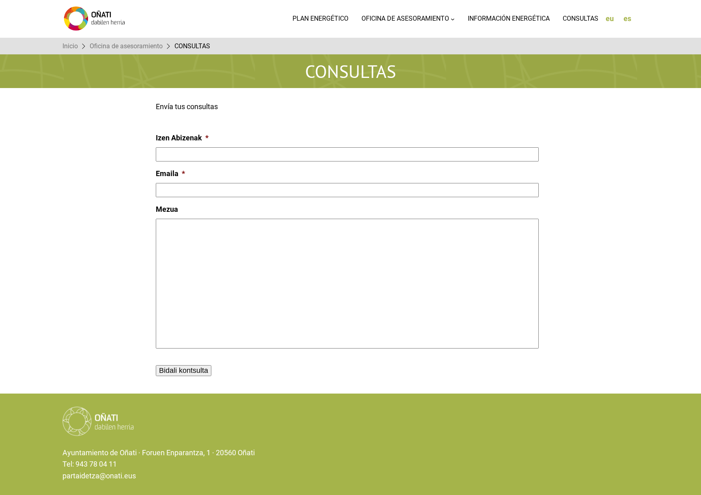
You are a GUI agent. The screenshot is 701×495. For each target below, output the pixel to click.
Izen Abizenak (182, 137)
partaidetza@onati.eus (99, 475)
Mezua (167, 209)
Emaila (170, 173)
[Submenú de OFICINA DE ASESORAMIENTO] (453, 19)
